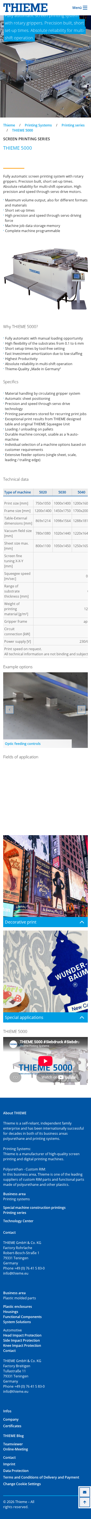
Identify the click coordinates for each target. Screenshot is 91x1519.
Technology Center (18, 1221)
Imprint (9, 1464)
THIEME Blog (13, 1435)
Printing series (73, 125)
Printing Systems (38, 125)
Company (11, 1419)
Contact (9, 1457)
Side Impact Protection (21, 1340)
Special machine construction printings (34, 1207)
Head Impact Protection (22, 1335)
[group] (45, 710)
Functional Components (22, 1316)
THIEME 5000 (22, 130)
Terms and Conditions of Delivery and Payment (41, 1477)
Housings (10, 1311)
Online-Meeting (15, 1449)
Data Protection (16, 1470)
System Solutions (17, 1322)
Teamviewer (13, 1444)
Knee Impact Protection (22, 1345)
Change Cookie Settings (22, 1484)
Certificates (12, 1426)
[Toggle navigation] (6, 121)
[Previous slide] (9, 709)
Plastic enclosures (17, 1306)
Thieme (9, 125)
